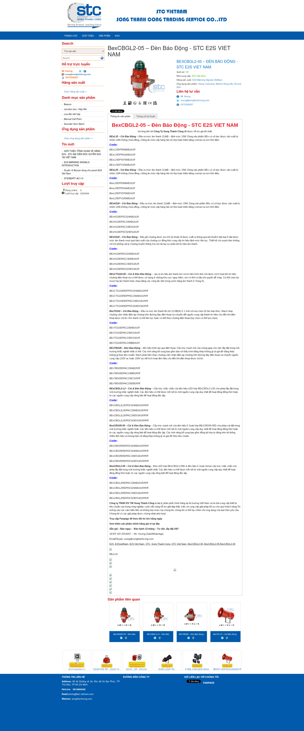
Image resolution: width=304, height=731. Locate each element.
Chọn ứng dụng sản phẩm (77, 138)
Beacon (68, 104)
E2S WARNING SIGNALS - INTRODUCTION (76, 164)
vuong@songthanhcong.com (78, 74)
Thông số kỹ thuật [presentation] (145, 116)
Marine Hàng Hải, (225, 83)
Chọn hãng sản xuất (74, 91)
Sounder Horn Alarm (74, 123)
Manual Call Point (73, 118)
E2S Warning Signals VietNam (207, 79)
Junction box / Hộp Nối (75, 109)
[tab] (120, 116)
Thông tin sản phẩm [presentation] (120, 116)
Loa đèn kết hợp (72, 114)
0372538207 (187, 104)
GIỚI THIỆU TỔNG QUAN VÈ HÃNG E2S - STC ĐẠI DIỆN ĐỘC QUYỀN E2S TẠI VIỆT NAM (81, 154)
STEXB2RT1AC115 (73, 178)
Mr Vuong (185, 96)
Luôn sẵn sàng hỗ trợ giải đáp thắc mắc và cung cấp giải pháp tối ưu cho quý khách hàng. (191, 506)
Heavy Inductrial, (207, 83)
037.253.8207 (124, 533)
